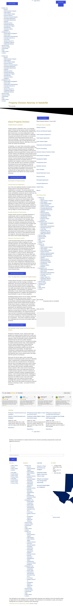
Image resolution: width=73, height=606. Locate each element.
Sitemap (35, 603)
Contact (4, 53)
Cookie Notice (14, 474)
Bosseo (31, 603)
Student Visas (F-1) (9, 41)
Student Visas (39, 187)
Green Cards (7, 35)
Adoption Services (41, 127)
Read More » (11, 427)
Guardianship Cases (41, 162)
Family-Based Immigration (10, 33)
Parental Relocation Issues (43, 173)
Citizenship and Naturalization (43, 145)
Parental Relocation (9, 24)
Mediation (6, 30)
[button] (36, 54)
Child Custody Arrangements (43, 134)
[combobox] (36, 455)
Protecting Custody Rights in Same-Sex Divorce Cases (42, 474)
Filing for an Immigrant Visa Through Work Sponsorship (42, 480)
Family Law (5, 8)
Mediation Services (41, 166)
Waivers (38, 190)
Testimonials (5, 48)
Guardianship (7, 27)
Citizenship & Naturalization (11, 36)
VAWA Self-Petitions (9, 44)
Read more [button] (12, 405)
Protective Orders (8, 29)
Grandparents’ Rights (9, 26)
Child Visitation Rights (9, 14)
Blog (3, 50)
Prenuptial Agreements (9, 18)
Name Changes (40, 169)
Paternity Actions (8, 23)
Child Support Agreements (43, 138)
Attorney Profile (6, 47)
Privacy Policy (14, 477)
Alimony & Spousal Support (11, 17)
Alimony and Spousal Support (43, 131)
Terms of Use (14, 475)
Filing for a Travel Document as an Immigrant (41, 467)
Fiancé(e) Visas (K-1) (9, 38)
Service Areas (5, 45)
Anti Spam (13, 472)
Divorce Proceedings (41, 148)
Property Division (8, 15)
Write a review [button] (67, 393)
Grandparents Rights (41, 159)
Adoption (6, 21)
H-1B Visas (7, 39)
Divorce (6, 9)
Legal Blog (39, 463)
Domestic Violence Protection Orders (45, 152)
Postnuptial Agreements (10, 20)
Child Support (7, 12)
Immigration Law (6, 32)
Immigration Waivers (9, 42)
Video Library (5, 51)
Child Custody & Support (10, 11)
